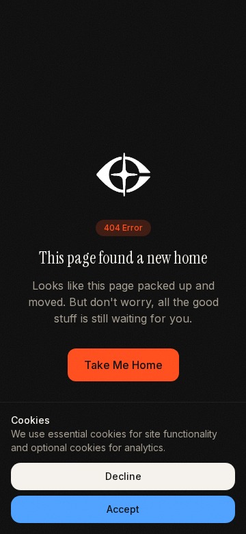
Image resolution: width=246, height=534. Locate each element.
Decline (123, 476)
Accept (123, 509)
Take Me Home (123, 365)
